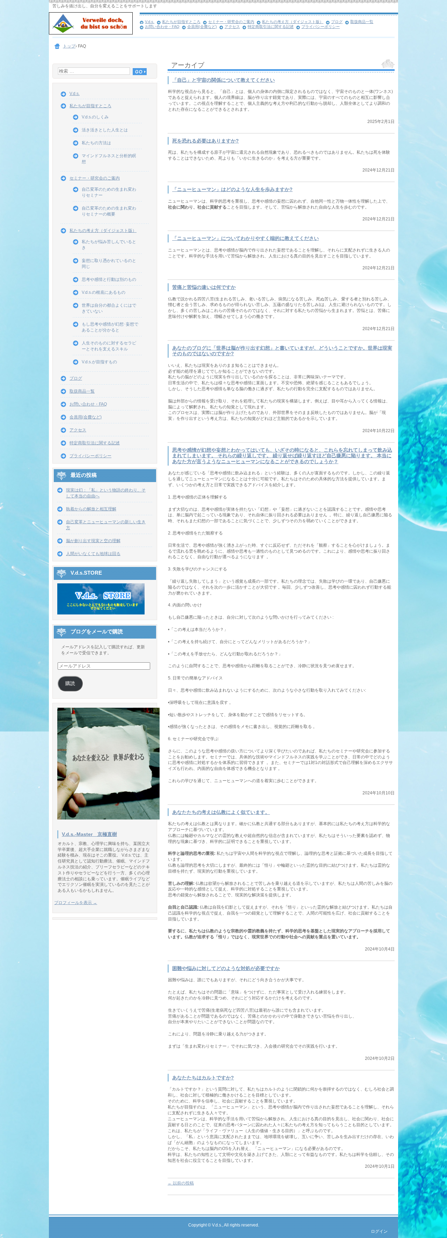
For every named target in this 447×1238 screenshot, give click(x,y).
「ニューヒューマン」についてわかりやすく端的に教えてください (245, 238)
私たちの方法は (96, 142)
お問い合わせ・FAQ (162, 26)
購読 (70, 683)
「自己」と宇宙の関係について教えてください (223, 80)
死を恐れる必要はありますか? (205, 141)
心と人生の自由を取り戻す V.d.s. (94, 24)
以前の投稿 (181, 1183)
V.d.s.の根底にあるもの (103, 292)
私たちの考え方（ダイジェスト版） (292, 22)
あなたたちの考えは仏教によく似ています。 (221, 812)
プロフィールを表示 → (75, 902)
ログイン (379, 1231)
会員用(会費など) (202, 26)
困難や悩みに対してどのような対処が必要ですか (226, 968)
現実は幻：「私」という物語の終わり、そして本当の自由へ (106, 493)
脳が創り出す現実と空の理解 (93, 540)
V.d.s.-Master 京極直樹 (89, 834)
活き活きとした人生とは (105, 130)
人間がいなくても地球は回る (93, 553)
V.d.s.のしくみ (95, 117)
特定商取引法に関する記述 (271, 26)
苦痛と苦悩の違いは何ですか (204, 287)
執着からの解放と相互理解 (91, 509)
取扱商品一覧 (361, 22)
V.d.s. (149, 22)
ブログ (337, 22)
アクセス (232, 26)
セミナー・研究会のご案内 (231, 22)
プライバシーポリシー (320, 26)
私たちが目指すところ (181, 22)
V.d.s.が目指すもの (99, 361)
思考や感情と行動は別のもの (109, 279)
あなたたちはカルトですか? (203, 1077)
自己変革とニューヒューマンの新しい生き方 (106, 524)
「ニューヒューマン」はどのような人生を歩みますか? (232, 189)
